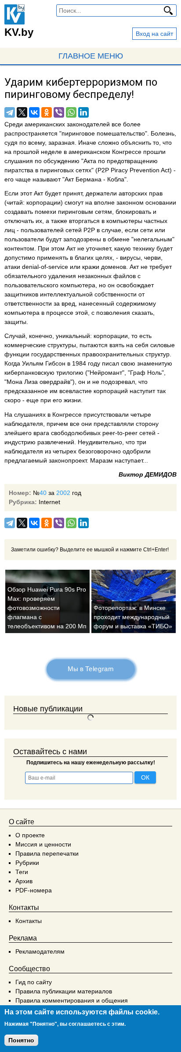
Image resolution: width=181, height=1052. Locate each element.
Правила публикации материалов (63, 991)
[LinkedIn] (83, 112)
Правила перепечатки (47, 853)
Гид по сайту (33, 982)
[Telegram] (9, 112)
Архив (24, 881)
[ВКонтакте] (34, 112)
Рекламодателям (40, 951)
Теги (21, 871)
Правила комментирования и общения (71, 1000)
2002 (63, 492)
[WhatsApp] (71, 112)
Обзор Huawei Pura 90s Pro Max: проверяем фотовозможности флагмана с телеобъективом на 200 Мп (47, 608)
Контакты (28, 920)
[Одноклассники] (46, 112)
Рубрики (27, 862)
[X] (22, 112)
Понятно (21, 1040)
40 (43, 492)
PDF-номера (33, 890)
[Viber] (59, 112)
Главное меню (90, 56)
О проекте (30, 835)
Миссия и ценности (43, 844)
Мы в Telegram (90, 668)
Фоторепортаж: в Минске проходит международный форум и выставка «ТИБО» (133, 617)
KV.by (18, 32)
